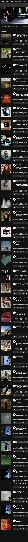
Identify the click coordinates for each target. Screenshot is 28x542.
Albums (17, 26)
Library (24, 1)
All (2, 26)
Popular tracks (7, 26)
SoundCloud (7, 1)
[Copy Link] (23, 44)
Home (16, 1)
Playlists (23, 26)
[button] (14, 35)
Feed (20, 1)
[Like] (14, 44)
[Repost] (17, 44)
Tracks (13, 26)
